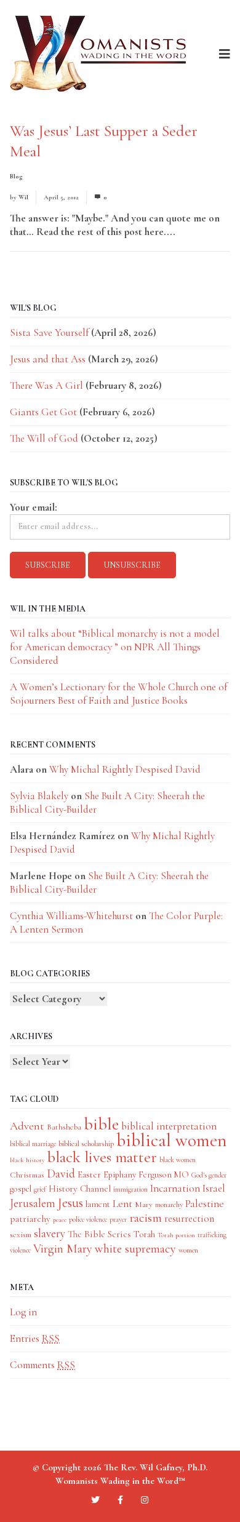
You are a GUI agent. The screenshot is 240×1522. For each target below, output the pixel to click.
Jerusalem (32, 1203)
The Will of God (44, 438)
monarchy (169, 1204)
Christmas (27, 1174)
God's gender (208, 1175)
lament (98, 1204)
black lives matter (102, 1157)
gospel (20, 1189)
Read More (201, 231)
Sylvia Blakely (39, 795)
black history (27, 1160)
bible (101, 1124)
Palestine (204, 1203)
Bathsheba (64, 1127)
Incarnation (175, 1188)
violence (20, 1250)
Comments (42, 1364)
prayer (118, 1219)
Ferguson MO (163, 1174)
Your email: (33, 507)
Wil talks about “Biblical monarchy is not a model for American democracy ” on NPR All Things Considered (115, 647)
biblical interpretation (169, 1126)
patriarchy (30, 1219)
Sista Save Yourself (49, 332)
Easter (89, 1174)
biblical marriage (33, 1143)
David (61, 1173)
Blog (16, 176)
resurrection (189, 1219)
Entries (35, 1338)
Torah (144, 1234)
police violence (88, 1219)
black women (177, 1159)
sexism (20, 1234)
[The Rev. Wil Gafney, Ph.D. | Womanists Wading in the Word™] (99, 53)
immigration (130, 1189)
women (188, 1250)
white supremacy (135, 1248)
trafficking (212, 1234)
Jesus (70, 1203)
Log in (23, 1311)
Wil (23, 197)
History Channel (80, 1188)
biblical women (171, 1140)
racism (145, 1217)
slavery (49, 1233)
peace (59, 1220)
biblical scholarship (86, 1144)
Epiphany (119, 1174)
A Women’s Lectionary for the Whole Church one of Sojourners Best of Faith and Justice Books (118, 693)
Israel (213, 1188)
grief (40, 1189)
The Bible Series (99, 1234)
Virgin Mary (62, 1248)
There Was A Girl (46, 385)
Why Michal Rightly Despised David (125, 769)
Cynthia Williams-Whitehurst (71, 915)
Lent (122, 1203)
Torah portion (176, 1235)
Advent (27, 1126)
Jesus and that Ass (48, 359)
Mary (144, 1204)
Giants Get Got (43, 411)
